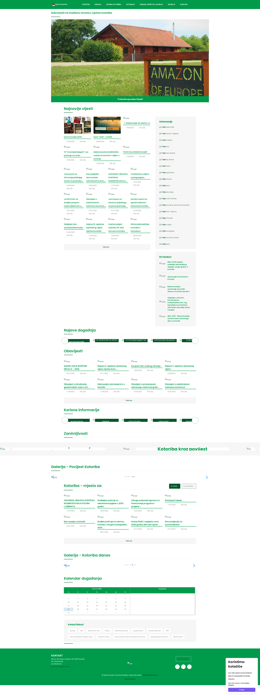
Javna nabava (167, 140)
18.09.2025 (138, 370)
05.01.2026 (70, 373)
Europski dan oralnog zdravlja (145, 366)
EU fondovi (167, 166)
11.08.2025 (70, 392)
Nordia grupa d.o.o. (150, 675)
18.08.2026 (70, 160)
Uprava (98, 4)
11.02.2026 (172, 505)
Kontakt (184, 4)
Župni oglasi (167, 225)
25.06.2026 (137, 211)
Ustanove (130, 4)
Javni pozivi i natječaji (170, 134)
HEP (81, 631)
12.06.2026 (93, 236)
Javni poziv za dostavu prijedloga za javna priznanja (117, 202)
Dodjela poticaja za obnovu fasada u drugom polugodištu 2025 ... (112, 524)
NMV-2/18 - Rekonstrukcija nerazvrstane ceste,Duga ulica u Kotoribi (178, 318)
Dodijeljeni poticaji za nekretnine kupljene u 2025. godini (111, 503)
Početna (86, 4)
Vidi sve (106, 247)
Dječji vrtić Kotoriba (170, 199)
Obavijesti (166, 186)
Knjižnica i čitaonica (170, 212)
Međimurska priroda (121, 631)
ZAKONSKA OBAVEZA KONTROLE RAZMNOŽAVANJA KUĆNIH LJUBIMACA (79, 503)
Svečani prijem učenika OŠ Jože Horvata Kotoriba (116, 227)
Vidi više (83, 141)
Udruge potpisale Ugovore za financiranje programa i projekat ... (145, 503)
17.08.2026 (100, 163)
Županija (72, 631)
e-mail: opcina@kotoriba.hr (60, 667)
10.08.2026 (70, 185)
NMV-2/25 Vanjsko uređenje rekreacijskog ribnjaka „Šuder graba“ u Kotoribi (177, 266)
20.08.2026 (100, 141)
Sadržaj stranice (168, 160)
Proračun (166, 147)
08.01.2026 (104, 532)
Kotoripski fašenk (173, 500)
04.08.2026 (93, 185)
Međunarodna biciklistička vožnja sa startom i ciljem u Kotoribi (106, 155)
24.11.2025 (104, 373)
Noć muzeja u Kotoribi (74, 521)
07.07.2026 (93, 211)
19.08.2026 (130, 128)
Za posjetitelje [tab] (188, 486)
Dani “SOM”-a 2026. (103, 137)
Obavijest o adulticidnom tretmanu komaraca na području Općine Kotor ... (96, 206)
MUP (167, 631)
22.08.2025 (172, 373)
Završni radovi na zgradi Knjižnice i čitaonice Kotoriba (139, 202)
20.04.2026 (104, 511)
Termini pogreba (168, 231)
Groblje (171, 4)
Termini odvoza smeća (171, 238)
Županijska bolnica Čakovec (159, 637)
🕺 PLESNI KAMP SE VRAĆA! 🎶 (136, 123)
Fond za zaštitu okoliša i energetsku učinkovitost (130, 637)
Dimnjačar (166, 244)
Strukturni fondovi (103, 637)
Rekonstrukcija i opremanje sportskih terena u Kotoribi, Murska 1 (178, 289)
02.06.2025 (172, 392)
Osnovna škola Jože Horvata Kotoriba (176, 205)
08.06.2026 (137, 236)
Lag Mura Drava (138, 631)
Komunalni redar (168, 127)
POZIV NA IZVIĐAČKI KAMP (135, 152)
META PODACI (130, 679)
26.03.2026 (138, 511)
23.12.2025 (138, 529)
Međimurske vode (94, 631)
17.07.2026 (115, 185)
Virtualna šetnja (168, 192)
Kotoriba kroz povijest (182, 449)
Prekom (107, 631)
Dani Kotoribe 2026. (73, 137)
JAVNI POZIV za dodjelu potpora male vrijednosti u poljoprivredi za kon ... (73, 206)
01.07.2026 (115, 211)
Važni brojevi (167, 179)
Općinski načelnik (169, 153)
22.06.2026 (70, 232)
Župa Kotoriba (168, 218)
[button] (65, 340)
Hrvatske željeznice (154, 631)
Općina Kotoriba (113, 4)
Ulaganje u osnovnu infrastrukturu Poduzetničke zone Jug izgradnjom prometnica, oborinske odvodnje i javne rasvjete (178, 304)
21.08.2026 (70, 141)
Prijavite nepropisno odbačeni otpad (81, 637)
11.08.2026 (130, 157)
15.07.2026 (137, 182)
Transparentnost (168, 173)
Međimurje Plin (178, 637)
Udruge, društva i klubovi (151, 4)
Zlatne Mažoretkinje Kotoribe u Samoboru (140, 227)
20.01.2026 (70, 526)
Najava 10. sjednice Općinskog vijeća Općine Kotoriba (95, 227)
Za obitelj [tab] (174, 486)
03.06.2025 (138, 392)
